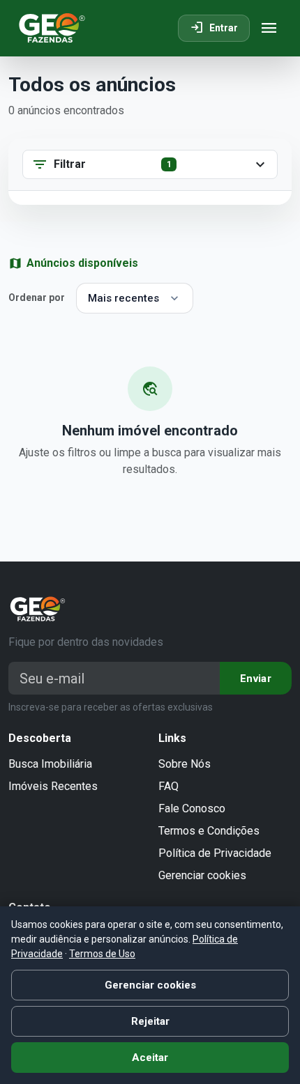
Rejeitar (150, 1021)
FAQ (168, 786)
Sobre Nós (184, 764)
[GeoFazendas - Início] (52, 28)
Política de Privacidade (214, 853)
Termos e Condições (209, 830)
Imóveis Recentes (53, 786)
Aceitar (150, 1057)
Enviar (255, 678)
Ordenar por (36, 297)
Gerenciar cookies (202, 875)
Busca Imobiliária (50, 764)
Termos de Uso (102, 953)
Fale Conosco (191, 808)
